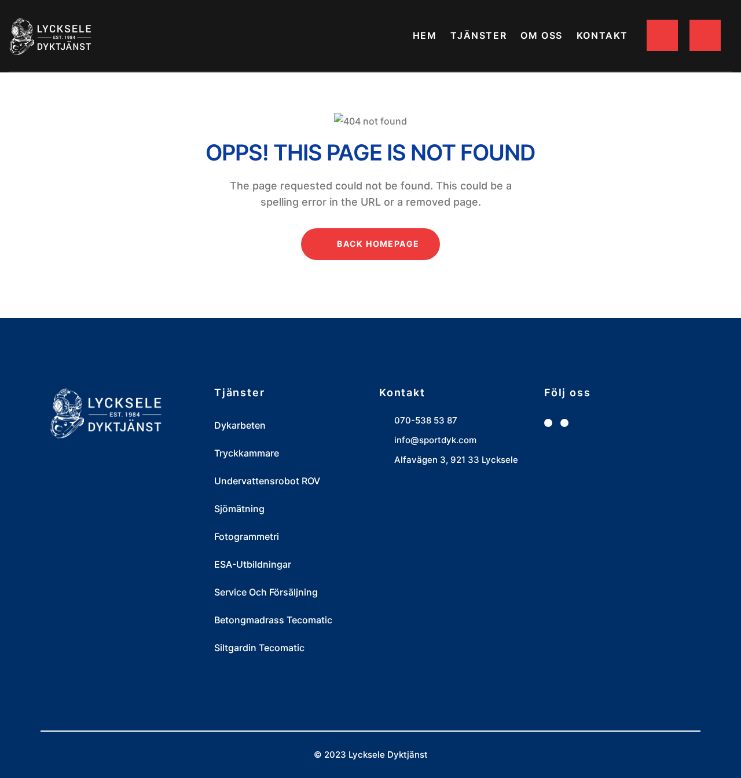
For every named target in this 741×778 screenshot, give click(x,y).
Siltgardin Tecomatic (259, 647)
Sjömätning (239, 508)
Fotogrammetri (246, 536)
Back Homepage (377, 244)
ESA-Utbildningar (252, 564)
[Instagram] (564, 423)
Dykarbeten (240, 425)
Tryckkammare (246, 453)
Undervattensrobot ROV (267, 481)
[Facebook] (548, 423)
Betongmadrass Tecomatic (273, 620)
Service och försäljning (266, 592)
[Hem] (51, 36)
